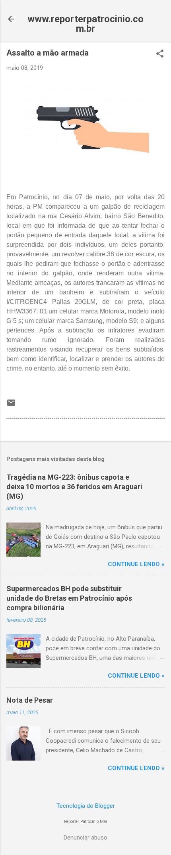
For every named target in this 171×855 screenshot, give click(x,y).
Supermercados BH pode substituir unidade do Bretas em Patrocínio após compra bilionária (69, 598)
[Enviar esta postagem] (11, 405)
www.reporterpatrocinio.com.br (85, 23)
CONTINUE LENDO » (136, 564)
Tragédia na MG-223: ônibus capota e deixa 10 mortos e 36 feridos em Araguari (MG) (74, 486)
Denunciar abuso (85, 837)
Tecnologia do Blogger (85, 805)
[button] (160, 54)
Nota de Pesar (29, 700)
